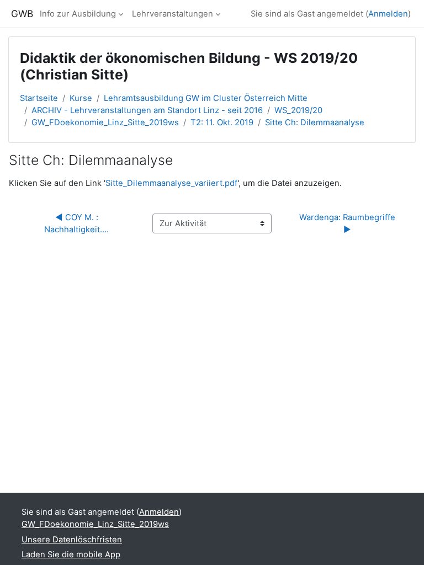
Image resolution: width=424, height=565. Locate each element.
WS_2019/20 (298, 110)
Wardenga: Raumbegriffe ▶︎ (349, 223)
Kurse (81, 98)
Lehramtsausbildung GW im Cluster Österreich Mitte (206, 98)
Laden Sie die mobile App (71, 554)
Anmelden (388, 14)
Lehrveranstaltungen (172, 14)
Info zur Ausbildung (78, 14)
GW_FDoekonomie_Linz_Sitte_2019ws (105, 122)
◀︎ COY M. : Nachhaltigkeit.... (76, 223)
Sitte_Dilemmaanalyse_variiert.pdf (171, 183)
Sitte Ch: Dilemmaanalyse (314, 122)
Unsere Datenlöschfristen (72, 540)
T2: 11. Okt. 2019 (221, 122)
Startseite (39, 98)
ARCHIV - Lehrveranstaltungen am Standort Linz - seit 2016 (147, 110)
